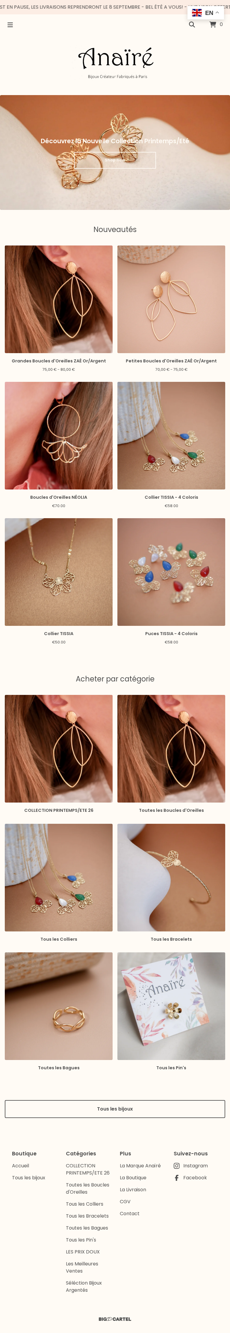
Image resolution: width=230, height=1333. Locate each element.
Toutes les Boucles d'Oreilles (87, 1188)
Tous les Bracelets (87, 1215)
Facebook (195, 1177)
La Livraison (133, 1189)
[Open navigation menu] (10, 24)
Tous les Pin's (81, 1239)
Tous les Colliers (84, 1204)
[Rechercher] (192, 24)
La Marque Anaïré (140, 1165)
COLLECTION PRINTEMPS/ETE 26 (88, 1169)
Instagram (195, 1165)
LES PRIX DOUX (83, 1251)
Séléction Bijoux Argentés (84, 1286)
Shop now (115, 160)
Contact (130, 1213)
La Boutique (133, 1177)
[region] (115, 7)
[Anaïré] (115, 63)
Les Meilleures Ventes (82, 1267)
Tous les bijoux (115, 1108)
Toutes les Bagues (87, 1227)
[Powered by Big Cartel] (115, 1319)
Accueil (20, 1165)
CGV (125, 1201)
